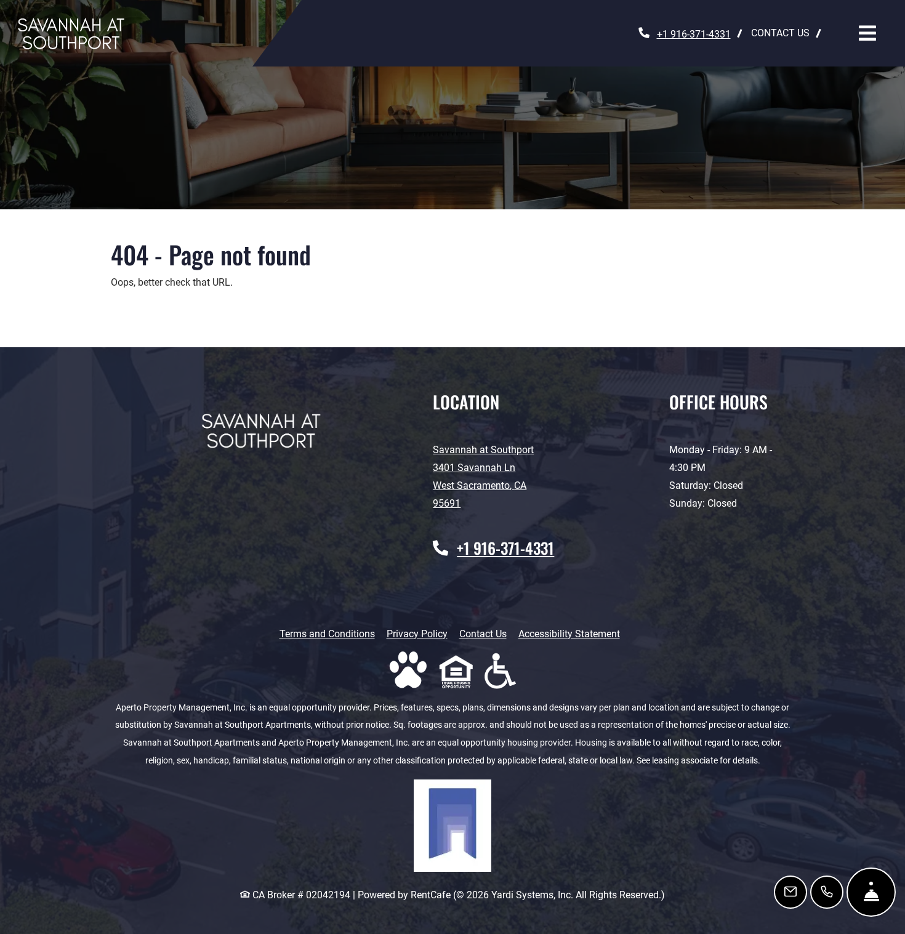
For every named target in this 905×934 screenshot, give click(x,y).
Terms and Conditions (327, 633)
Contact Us (483, 634)
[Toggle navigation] (867, 33)
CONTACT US (780, 33)
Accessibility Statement (569, 633)
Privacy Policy (417, 633)
